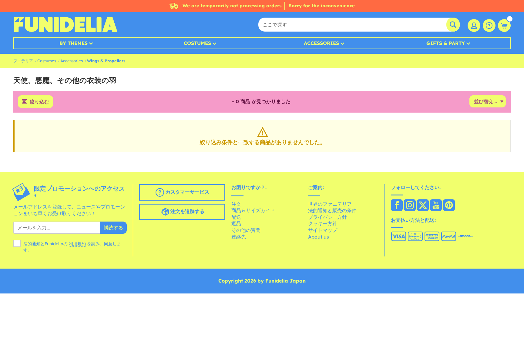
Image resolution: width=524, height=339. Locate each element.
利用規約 (77, 243)
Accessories (321, 43)
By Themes (73, 43)
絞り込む (39, 102)
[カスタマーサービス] (489, 25)
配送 (236, 217)
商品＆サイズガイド (253, 210)
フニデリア (23, 60)
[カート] (504, 25)
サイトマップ (322, 230)
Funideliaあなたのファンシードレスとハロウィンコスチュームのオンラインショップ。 (65, 24)
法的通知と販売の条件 (332, 210)
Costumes (197, 43)
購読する (113, 228)
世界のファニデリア (330, 204)
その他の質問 (245, 230)
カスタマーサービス (186, 192)
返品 (236, 223)
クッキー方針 (322, 223)
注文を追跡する (186, 211)
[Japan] (397, 205)
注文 (236, 204)
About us (318, 237)
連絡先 (238, 237)
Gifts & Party (445, 43)
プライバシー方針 (327, 217)
